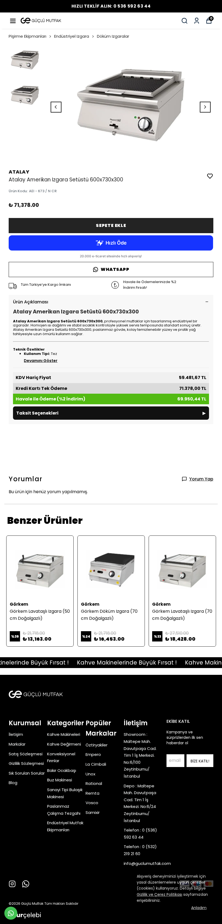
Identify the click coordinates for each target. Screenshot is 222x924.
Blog (13, 782)
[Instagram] (12, 883)
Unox (90, 774)
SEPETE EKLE (111, 225)
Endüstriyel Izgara (71, 36)
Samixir (93, 812)
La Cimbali (96, 764)
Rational (94, 783)
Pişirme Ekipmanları (27, 36)
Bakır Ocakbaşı (61, 770)
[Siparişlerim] (196, 20)
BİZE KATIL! (200, 761)
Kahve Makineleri (63, 734)
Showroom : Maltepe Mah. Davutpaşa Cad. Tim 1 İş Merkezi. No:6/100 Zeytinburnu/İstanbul (140, 755)
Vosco (92, 803)
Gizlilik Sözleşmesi (26, 763)
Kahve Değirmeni (64, 744)
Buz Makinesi (59, 780)
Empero (93, 754)
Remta (92, 793)
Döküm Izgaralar (113, 36)
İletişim (16, 734)
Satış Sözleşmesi (26, 754)
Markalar (17, 744)
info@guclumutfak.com (147, 863)
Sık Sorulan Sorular (27, 773)
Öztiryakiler (96, 745)
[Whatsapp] (25, 883)
